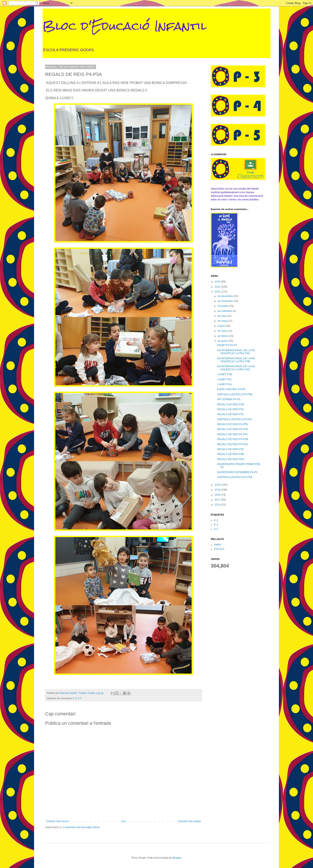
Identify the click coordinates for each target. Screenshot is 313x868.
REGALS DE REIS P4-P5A (232, 444)
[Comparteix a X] (121, 693)
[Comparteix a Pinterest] (129, 693)
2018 (218, 494)
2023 (218, 281)
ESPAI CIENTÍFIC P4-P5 (231, 389)
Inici (123, 821)
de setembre (225, 311)
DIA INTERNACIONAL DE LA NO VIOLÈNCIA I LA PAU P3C (236, 368)
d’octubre (223, 305)
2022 (218, 286)
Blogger (176, 857)
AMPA (217, 544)
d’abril (221, 326)
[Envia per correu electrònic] (113, 693)
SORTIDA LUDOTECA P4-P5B (234, 394)
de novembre (226, 301)
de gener (223, 340)
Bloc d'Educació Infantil (125, 25)
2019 (218, 489)
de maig (223, 320)
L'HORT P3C (224, 379)
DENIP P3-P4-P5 (227, 345)
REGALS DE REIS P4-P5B (232, 439)
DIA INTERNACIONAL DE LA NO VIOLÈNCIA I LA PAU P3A (236, 352)
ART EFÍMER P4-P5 (228, 399)
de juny (222, 315)
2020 (218, 484)
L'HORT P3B (224, 374)
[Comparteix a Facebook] (125, 693)
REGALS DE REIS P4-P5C (232, 434)
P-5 (80, 698)
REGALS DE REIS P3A (230, 409)
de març (223, 330)
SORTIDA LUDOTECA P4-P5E (234, 477)
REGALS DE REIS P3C (230, 414)
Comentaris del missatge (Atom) (81, 827)
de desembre (226, 296)
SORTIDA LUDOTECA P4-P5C (235, 419)
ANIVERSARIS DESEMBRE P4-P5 (237, 472)
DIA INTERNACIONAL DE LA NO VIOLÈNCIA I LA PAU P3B (236, 360)
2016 (218, 504)
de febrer (223, 336)
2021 (218, 291)
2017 (218, 499)
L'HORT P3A (224, 384)
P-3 (216, 520)
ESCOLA (219, 549)
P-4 (75, 698)
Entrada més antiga (189, 821)
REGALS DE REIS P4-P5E (232, 424)
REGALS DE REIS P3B (230, 404)
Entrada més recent (57, 821)
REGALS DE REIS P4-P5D (232, 429)
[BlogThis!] (117, 693)
